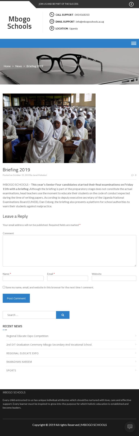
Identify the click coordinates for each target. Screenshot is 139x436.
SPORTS (11, 370)
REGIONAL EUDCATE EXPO (22, 353)
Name (7, 273)
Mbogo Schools (19, 22)
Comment (8, 233)
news (18, 66)
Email (51, 273)
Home (7, 66)
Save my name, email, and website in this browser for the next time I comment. (50, 287)
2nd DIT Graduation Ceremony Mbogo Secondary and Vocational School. (49, 344)
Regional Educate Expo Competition (27, 336)
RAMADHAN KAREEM (19, 361)
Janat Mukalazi (40, 175)
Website (97, 273)
